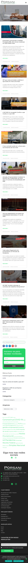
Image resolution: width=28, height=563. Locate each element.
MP (4, 440)
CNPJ (11, 417)
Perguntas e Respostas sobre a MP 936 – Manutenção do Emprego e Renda (13, 322)
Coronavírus (8, 419)
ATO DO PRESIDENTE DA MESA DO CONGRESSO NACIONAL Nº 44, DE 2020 (13, 215)
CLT (9, 417)
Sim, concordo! (8, 561)
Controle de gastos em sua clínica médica (13, 375)
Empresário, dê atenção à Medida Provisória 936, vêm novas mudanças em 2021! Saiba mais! (14, 42)
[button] (26, 2)
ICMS (17, 429)
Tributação (5, 447)
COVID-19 (18, 420)
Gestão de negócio (19, 425)
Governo (21, 427)
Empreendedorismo (8, 423)
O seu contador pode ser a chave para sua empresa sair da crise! (14, 146)
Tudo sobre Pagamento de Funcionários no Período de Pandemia (11, 252)
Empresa (16, 423)
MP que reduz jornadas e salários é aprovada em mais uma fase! (13, 80)
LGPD (23, 431)
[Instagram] (15, 457)
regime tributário (19, 443)
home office (13, 429)
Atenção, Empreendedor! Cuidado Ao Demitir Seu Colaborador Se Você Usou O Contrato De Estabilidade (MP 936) (14, 179)
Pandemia (10, 440)
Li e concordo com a (12, 547)
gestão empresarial (10, 427)
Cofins (14, 417)
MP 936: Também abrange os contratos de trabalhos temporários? (14, 286)
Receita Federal (9, 443)
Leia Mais (4, 378)
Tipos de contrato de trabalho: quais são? (13, 381)
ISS (18, 431)
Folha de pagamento (10, 425)
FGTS (20, 423)
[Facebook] (11, 457)
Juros (20, 431)
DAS (12, 421)
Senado (7, 445)
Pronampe (18, 440)
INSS (15, 431)
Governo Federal (6, 429)
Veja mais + (5, 58)
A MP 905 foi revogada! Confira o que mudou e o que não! (14, 113)
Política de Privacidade (18, 561)
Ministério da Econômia (19, 438)
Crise (24, 420)
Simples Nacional (17, 445)
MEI (12, 436)
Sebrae (4, 445)
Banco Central (5, 417)
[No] (26, 559)
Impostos (11, 431)
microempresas (10, 438)
